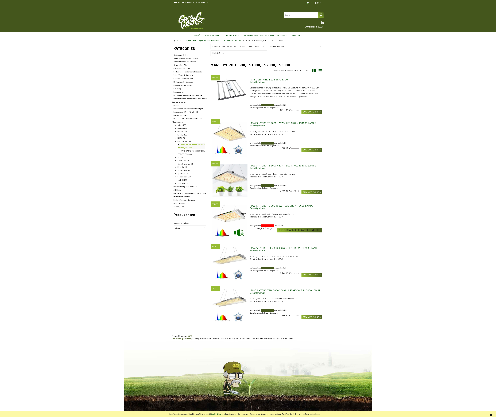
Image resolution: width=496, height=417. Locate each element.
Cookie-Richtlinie (218, 414)
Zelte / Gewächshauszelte (183, 75)
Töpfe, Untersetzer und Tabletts (185, 58)
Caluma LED (181, 125)
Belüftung (177, 88)
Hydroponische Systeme (183, 81)
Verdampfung (178, 206)
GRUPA (189, 336)
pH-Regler (177, 190)
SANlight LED (182, 180)
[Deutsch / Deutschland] (309, 2)
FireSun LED (182, 131)
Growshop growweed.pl (182, 338)
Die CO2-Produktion (181, 115)
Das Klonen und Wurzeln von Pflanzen (188, 95)
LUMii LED (181, 138)
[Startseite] (192, 21)
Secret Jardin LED (184, 176)
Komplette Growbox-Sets (183, 78)
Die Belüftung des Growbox (184, 200)
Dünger (176, 105)
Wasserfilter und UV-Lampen (184, 61)
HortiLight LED (182, 128)
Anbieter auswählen (181, 223)
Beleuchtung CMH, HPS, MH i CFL (185, 112)
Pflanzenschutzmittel (181, 196)
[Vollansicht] (320, 71)
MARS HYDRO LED (184, 141)
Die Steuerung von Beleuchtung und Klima (189, 193)
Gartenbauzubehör (180, 55)
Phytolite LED (182, 167)
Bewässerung (178, 92)
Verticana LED (182, 183)
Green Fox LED (183, 160)
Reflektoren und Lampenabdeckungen (188, 108)
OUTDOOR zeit (179, 203)
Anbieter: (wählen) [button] (277, 46)
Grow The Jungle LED (185, 163)
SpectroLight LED (183, 170)
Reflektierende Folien (181, 68)
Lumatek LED (182, 134)
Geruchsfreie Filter (180, 65)
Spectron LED (182, 173)
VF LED (180, 157)
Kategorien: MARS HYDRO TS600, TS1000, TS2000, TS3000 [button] (235, 46)
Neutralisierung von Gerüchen (185, 186)
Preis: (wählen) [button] (218, 53)
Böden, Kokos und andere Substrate (187, 71)
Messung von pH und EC (182, 85)
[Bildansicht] (314, 71)
